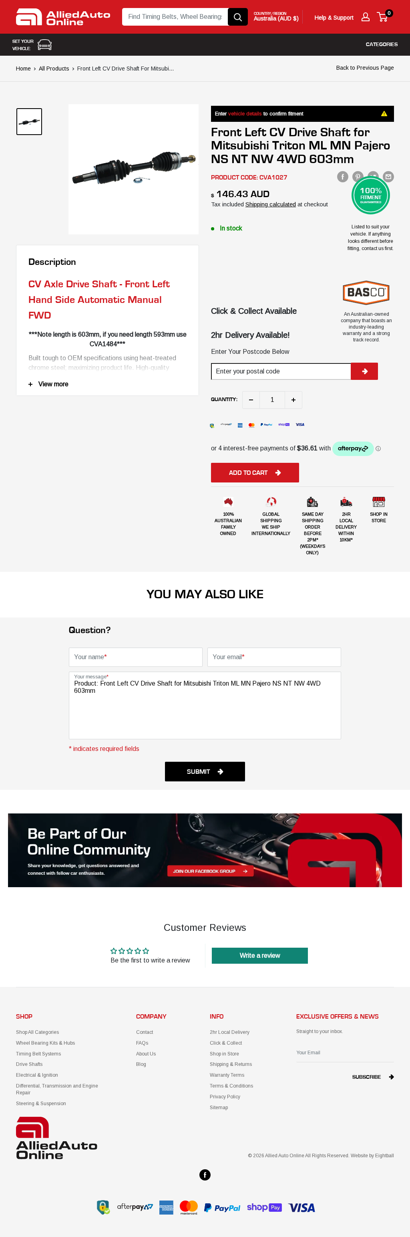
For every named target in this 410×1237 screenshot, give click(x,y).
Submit (198, 772)
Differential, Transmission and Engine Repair (57, 1089)
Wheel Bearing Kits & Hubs (45, 1043)
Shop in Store (224, 1054)
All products (54, 68)
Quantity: (224, 399)
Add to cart (248, 473)
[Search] (238, 17)
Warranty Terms (227, 1075)
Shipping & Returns (231, 1064)
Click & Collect (226, 1043)
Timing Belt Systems (38, 1054)
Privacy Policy (225, 1097)
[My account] (366, 16)
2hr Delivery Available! (250, 335)
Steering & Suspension (41, 1103)
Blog (141, 1064)
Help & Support (334, 17)
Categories (382, 44)
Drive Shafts (29, 1064)
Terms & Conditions (231, 1086)
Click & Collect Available (254, 311)
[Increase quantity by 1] (293, 399)
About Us (146, 1054)
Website (359, 1155)
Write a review (260, 955)
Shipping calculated (270, 204)
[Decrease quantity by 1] (251, 399)
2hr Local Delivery (229, 1032)
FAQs (142, 1043)
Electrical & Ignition (37, 1075)
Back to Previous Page (365, 68)
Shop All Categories (37, 1032)
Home (23, 68)
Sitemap (219, 1107)
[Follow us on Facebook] (205, 1174)
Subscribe (366, 1077)
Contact (144, 1032)
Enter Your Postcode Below (250, 351)
